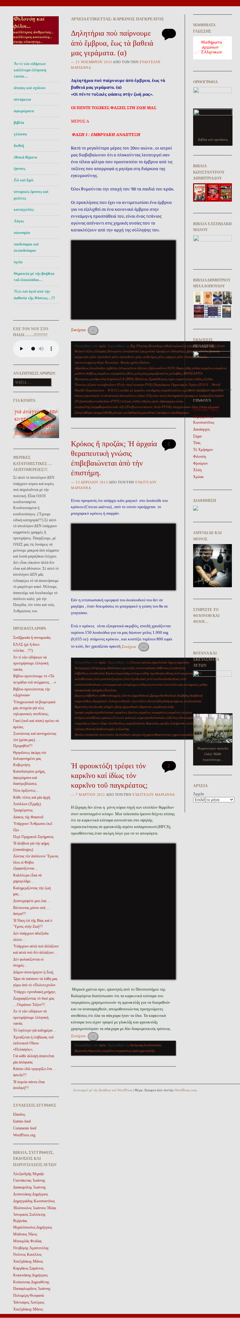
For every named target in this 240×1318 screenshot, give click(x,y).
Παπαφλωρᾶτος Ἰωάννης (32, 1288)
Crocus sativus (140, 662)
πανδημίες (153, 390)
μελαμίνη (141, 373)
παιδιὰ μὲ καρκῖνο (132, 390)
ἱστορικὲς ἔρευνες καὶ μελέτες (31, 194)
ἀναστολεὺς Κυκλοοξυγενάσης (109, 673)
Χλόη (197, 470)
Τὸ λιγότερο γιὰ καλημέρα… (34, 1030)
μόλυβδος (175, 373)
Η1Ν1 (171, 368)
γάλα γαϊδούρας (146, 357)
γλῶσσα (20, 134)
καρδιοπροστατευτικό (99, 712)
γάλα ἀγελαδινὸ (100, 357)
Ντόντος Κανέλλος (27, 1254)
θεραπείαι (146, 707)
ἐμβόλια (112, 368)
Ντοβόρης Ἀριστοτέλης (31, 1248)
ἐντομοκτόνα (127, 368)
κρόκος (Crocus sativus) (119, 718)
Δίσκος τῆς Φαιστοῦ (28, 817)
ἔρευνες (19, 168)
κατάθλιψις (93, 718)
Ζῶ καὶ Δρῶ (23, 180)
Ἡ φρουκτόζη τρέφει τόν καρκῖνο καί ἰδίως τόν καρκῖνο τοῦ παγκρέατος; (109, 775)
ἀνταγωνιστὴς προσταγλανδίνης (152, 673)
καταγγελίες (24, 209)
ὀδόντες (172, 718)
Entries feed (22, 1121)
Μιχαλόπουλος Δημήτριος (32, 1227)
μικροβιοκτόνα (158, 373)
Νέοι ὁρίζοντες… (26, 790)
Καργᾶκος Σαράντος (28, 1268)
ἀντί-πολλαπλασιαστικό (163, 679)
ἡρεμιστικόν (131, 707)
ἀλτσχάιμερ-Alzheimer (106, 668)
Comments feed (24, 1128)
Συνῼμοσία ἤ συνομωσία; (32, 637)
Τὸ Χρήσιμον (203, 449)
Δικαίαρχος (201, 429)
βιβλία (19, 122)
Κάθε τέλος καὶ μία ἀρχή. (32, 797)
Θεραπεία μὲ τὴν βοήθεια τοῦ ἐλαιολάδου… (34, 276)
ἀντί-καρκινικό (184, 673)
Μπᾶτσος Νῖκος (25, 1234)
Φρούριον (200, 463)
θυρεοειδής (184, 368)
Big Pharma (139, 346)
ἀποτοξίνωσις (173, 684)
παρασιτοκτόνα (171, 390)
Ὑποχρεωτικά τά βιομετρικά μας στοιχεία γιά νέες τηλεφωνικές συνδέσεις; (34, 708)
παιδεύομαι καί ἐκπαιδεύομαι (26, 247)
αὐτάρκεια (22, 99)
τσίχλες (146, 401)
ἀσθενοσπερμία (110, 695)
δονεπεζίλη (155, 701)
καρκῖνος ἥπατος (126, 712)
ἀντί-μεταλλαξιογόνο (108, 679)
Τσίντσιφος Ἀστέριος (28, 1302)
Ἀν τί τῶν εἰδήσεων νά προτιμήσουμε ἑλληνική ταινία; (30, 663)
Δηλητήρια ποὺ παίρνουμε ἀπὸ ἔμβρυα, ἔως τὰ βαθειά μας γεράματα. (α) (112, 43)
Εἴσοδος (19, 1114)
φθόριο (88, 412)
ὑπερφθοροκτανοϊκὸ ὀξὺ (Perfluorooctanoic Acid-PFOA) (131, 407)
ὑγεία (18, 262)
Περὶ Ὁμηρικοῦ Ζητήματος (33, 837)
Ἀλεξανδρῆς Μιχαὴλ (28, 1174)
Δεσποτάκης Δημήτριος (30, 1194)
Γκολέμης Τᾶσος (205, 409)
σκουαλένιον (128, 395)
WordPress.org (24, 1135)
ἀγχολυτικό (159, 662)
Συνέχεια (83, 329)
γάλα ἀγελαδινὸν (123, 357)
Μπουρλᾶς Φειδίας (27, 1241)
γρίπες (135, 362)
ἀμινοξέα (128, 668)
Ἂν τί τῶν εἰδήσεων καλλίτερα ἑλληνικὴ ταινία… (30, 70)
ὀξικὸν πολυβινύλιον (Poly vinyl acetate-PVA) (119, 384)
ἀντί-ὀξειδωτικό (135, 679)
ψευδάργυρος (180, 412)
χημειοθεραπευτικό (158, 734)
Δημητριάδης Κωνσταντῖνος (34, 1201)
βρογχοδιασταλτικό (163, 695)
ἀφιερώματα (24, 111)
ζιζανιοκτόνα (157, 368)
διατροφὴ (136, 1045)
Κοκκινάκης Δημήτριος (30, 1275)
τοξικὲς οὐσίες (131, 401)
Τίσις (197, 443)
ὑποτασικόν (123, 734)
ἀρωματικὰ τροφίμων (155, 351)
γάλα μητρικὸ (167, 357)
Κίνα (130, 373)
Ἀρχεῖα (198, 794)
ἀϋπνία (126, 695)
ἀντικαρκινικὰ (112, 684)
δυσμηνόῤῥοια (173, 701)
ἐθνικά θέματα (25, 157)
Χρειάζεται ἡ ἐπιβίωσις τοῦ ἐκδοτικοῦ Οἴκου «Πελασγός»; (33, 1043)
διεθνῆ (19, 146)
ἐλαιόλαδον (98, 368)
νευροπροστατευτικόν (151, 718)
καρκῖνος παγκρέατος (112, 373)
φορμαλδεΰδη (103, 412)
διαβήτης (183, 695)
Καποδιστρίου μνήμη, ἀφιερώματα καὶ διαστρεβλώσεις (29, 777)
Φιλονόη (199, 456)
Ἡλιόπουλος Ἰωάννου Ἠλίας (34, 1208)
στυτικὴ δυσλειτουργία (100, 729)
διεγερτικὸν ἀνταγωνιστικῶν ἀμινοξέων (120, 701)
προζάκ (164, 723)
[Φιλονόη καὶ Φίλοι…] (36, 46)
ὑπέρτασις (91, 734)
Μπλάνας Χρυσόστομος (151, 379)
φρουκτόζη (147, 1051)
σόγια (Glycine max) (152, 395)
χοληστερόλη (132, 412)
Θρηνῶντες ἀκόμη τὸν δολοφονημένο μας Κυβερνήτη (29, 758)
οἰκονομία (22, 232)
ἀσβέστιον (92, 695)
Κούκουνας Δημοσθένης (31, 1282)
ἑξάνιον (142, 368)
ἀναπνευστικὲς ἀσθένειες (152, 668)
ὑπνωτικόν (106, 734)
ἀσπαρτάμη (178, 351)
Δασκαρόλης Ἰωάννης (29, 1187)
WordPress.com (186, 1090)
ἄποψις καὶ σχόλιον (29, 88)
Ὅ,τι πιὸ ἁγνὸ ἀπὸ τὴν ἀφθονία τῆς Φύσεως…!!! (34, 294)
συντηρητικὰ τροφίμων (183, 395)
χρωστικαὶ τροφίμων (156, 412)
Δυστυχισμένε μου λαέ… (31, 901)
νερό (171, 379)
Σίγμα (197, 436)
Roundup (155, 346)
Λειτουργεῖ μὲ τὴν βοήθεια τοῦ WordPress (102, 1090)
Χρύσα (198, 477)
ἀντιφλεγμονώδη (134, 684)
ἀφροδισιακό (140, 695)
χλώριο (118, 412)
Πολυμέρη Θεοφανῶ (28, 1295)
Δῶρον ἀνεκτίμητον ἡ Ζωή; (33, 972)
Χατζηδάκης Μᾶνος (28, 1261)
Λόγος (19, 221)
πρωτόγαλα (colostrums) (101, 395)
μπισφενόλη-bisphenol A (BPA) (112, 379)
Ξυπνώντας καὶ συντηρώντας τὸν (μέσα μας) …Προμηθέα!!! (34, 739)
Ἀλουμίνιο (115, 351)
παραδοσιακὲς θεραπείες (142, 723)
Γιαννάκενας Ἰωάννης (29, 1180)
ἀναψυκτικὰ (131, 351)
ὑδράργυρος (167, 401)
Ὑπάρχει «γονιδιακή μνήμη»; (34, 992)
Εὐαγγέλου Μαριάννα (153, 794)
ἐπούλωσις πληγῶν (101, 707)
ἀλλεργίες (100, 351)
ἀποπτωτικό (154, 684)
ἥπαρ (118, 707)
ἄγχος (172, 662)
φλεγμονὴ (138, 734)
